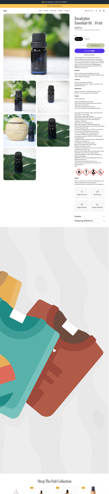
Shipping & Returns (84, 220)
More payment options (89, 54)
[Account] (100, 11)
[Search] (96, 11)
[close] (107, 1)
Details (78, 216)
